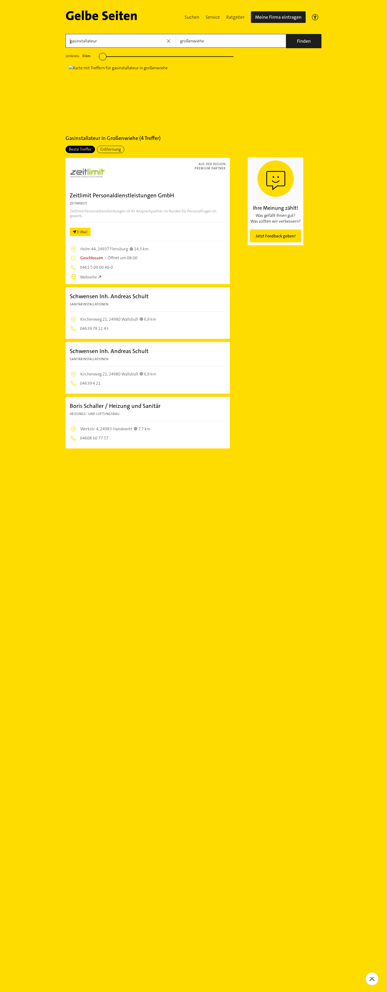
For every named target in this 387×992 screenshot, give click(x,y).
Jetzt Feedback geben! (276, 236)
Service (213, 17)
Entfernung (110, 149)
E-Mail (82, 231)
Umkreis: (78, 55)
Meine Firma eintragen (278, 17)
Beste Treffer (80, 149)
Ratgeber (235, 17)
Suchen (192, 17)
